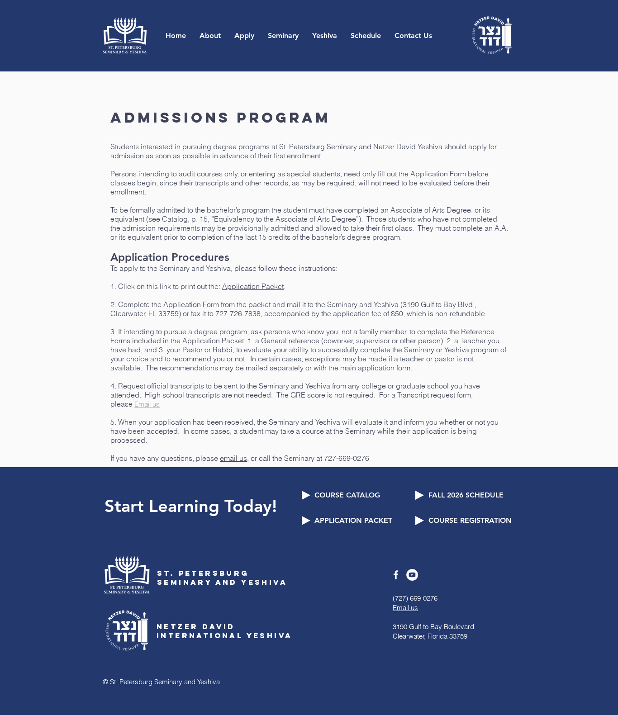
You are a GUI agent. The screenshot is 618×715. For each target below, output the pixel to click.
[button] (210, 35)
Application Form (438, 173)
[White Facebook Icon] (396, 575)
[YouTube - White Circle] (412, 575)
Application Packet (253, 286)
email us (233, 458)
